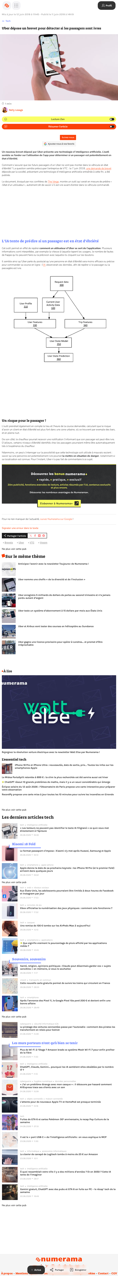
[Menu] (16, 5)
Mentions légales (26, 1273)
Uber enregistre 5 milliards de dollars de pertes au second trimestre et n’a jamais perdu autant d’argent (64, 596)
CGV (114, 1273)
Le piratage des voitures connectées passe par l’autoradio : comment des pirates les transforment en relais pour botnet (67, 1028)
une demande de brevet (98, 168)
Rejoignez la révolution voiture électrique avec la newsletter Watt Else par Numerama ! (51, 752)
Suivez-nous (68, 137)
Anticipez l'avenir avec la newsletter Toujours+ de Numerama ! (53, 563)
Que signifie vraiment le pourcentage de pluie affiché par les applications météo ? (63, 944)
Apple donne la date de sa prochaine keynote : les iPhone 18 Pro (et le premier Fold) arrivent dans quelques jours (67, 869)
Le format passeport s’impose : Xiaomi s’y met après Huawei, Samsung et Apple (65, 850)
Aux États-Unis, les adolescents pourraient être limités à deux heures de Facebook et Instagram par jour (67, 892)
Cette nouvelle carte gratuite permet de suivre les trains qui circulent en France (65, 983)
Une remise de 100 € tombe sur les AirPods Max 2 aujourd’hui (55, 925)
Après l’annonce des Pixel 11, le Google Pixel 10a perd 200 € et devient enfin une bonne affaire (65, 1002)
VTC (32, 542)
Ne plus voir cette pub (14, 549)
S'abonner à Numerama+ (56, 503)
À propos (7, 1273)
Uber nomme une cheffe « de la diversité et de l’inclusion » (51, 579)
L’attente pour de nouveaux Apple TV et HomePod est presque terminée (60, 1101)
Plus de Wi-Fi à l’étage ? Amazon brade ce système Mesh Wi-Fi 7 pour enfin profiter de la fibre (67, 1051)
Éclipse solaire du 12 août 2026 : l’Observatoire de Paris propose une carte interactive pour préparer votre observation (58, 788)
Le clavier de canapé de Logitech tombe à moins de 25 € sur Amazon (59, 1154)
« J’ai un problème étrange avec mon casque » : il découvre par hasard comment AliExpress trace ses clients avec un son (66, 1086)
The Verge (53, 181)
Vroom (43, 542)
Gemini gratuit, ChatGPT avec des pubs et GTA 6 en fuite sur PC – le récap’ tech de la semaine (68, 1191)
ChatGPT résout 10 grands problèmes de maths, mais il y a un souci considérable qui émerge (57, 782)
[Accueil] (6, 5)
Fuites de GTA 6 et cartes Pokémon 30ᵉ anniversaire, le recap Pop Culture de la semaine (64, 1121)
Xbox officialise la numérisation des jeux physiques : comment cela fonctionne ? (66, 908)
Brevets (9, 542)
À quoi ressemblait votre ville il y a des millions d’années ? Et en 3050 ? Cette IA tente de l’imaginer (65, 1173)
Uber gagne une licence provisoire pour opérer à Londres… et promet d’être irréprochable (60, 643)
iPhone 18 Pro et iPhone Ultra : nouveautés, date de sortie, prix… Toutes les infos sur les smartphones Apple (64, 766)
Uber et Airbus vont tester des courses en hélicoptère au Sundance (56, 626)
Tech (8, 20)
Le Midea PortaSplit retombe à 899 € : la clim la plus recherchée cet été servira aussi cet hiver (55, 777)
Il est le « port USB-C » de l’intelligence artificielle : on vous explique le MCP (63, 1137)
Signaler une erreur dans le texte (20, 528)
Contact (103, 1273)
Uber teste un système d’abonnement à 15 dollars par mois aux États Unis (60, 610)
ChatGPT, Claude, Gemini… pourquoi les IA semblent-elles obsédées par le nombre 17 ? (67, 1068)
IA (44, 265)
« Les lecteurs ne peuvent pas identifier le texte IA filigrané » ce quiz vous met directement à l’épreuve (64, 829)
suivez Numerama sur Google (56, 519)
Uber (21, 542)
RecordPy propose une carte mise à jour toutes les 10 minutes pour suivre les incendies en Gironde (58, 794)
